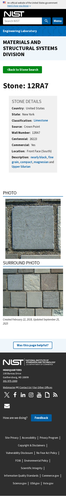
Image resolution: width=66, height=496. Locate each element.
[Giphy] (47, 395)
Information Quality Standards (21, 475)
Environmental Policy (36, 460)
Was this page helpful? (33, 345)
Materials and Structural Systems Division (30, 48)
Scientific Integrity (31, 468)
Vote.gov (48, 483)
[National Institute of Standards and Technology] (29, 362)
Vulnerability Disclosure (19, 453)
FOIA (18, 460)
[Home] (14, 13)
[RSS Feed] (55, 395)
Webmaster (9, 387)
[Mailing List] (7, 406)
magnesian (41, 162)
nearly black (39, 157)
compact (26, 162)
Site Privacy (12, 437)
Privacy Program (49, 437)
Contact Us (25, 387)
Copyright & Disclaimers (31, 445)
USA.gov (35, 483)
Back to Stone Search (23, 70)
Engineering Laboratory (20, 31)
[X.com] (7, 395)
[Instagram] (31, 395)
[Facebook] (15, 395)
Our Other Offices (42, 387)
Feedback (41, 418)
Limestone (41, 120)
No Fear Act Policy (46, 453)
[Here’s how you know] (33, 4)
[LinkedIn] (23, 395)
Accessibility (29, 437)
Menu (58, 21)
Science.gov (20, 483)
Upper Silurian (21, 167)
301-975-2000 (10, 381)
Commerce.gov (50, 475)
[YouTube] (39, 395)
